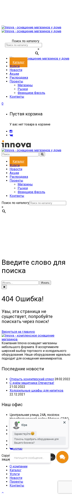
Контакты (17, 485)
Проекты (16, 482)
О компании (18, 466)
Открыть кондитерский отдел (32, 379)
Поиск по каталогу (25, 41)
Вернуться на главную (18, 332)
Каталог (15, 470)
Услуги (15, 474)
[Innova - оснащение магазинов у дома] (31, 29)
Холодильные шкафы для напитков (36, 390)
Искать (45, 282)
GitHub (17, 448)
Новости (16, 478)
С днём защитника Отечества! (32, 383)
